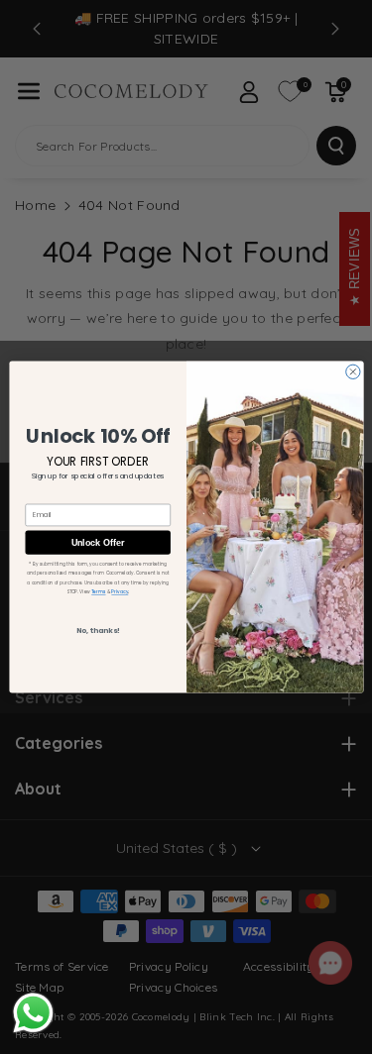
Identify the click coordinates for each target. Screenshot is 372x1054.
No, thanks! (97, 630)
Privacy (119, 591)
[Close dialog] (352, 371)
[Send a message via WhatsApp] (33, 1013)
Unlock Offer (97, 543)
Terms (98, 591)
